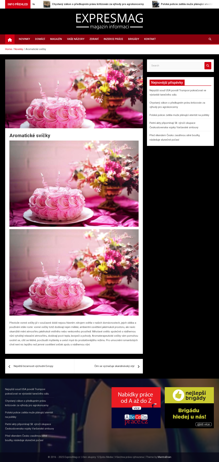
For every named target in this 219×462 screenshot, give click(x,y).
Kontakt (150, 39)
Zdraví (94, 39)
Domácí (40, 39)
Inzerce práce (113, 39)
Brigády (133, 39)
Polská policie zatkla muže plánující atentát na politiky (179, 115)
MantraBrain (164, 457)
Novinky (24, 39)
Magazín (56, 39)
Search (207, 65)
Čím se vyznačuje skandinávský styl (114, 366)
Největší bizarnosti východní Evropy (33, 366)
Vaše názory (75, 39)
